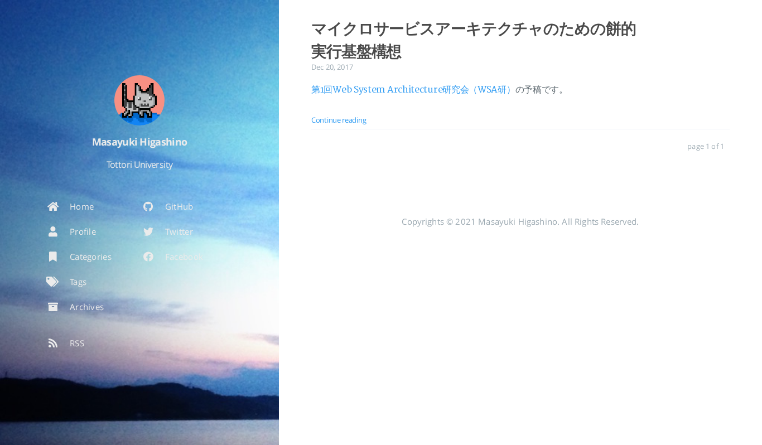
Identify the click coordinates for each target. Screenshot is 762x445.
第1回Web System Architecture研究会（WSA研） (413, 89)
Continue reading (338, 120)
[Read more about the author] (139, 100)
